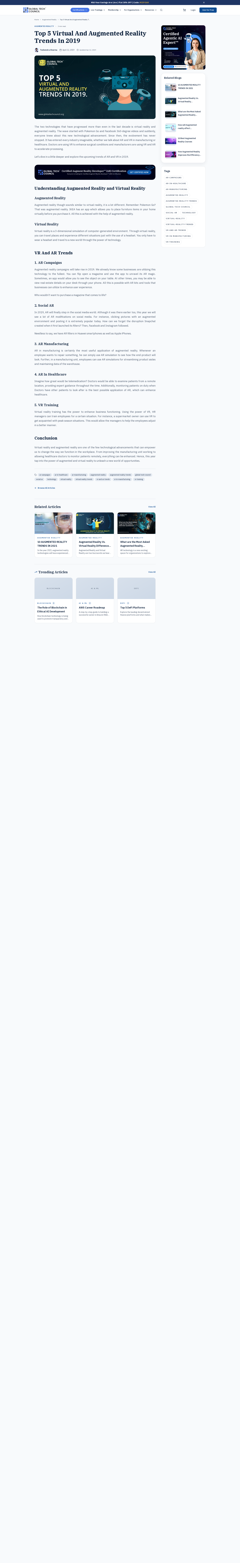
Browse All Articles (46, 488)
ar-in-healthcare (61, 475)
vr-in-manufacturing (122, 479)
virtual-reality (66, 479)
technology (51, 479)
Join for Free (208, 10)
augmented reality (49, 20)
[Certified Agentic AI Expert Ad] (183, 47)
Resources (149, 10)
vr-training (139, 479)
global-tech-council (143, 475)
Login (193, 10)
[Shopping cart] (184, 10)
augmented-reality (98, 475)
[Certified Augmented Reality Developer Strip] (95, 172)
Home (36, 20)
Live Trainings (96, 10)
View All (152, 507)
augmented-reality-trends (120, 475)
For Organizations (131, 10)
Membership (113, 10)
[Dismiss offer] (204, 2)
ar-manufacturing (79, 475)
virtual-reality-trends (84, 479)
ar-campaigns (44, 475)
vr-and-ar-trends (103, 479)
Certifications (78, 10)
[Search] (161, 10)
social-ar (39, 479)
